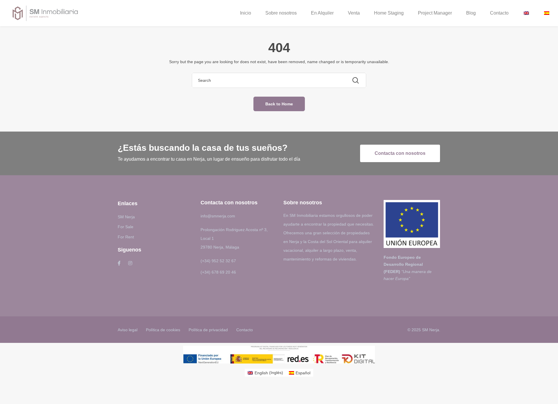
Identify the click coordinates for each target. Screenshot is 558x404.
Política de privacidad (208, 329)
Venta (354, 12)
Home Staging (389, 12)
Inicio (245, 12)
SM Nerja (126, 217)
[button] (400, 153)
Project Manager (435, 12)
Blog (471, 12)
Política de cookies (163, 329)
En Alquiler (322, 12)
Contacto (499, 12)
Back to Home (279, 104)
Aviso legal (127, 329)
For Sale (125, 226)
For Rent (126, 237)
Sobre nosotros (281, 12)
